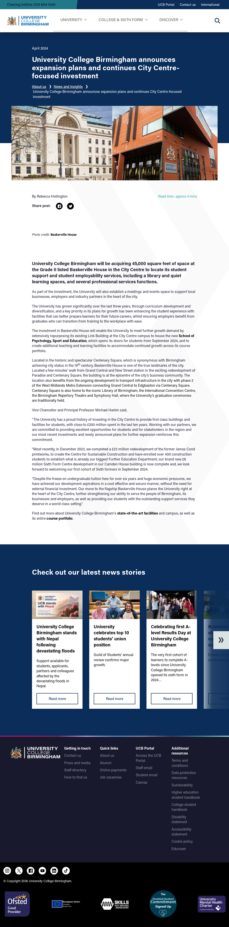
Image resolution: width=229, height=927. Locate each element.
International (210, 4)
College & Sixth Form (121, 19)
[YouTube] (42, 871)
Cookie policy (182, 841)
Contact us (188, 4)
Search (217, 20)
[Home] (28, 20)
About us (39, 86)
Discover (168, 19)
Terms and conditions (180, 763)
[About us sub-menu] (181, 20)
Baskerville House (64, 234)
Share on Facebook (59, 206)
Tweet (70, 206)
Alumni (105, 762)
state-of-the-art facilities (137, 513)
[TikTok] (66, 871)
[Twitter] (19, 871)
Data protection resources (184, 775)
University (71, 19)
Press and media (77, 762)
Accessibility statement (181, 831)
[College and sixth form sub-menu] (146, 20)
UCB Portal (166, 4)
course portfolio (59, 518)
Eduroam (179, 848)
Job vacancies (111, 777)
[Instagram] (7, 871)
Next (221, 640)
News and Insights (68, 86)
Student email (146, 774)
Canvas (141, 782)
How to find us (75, 777)
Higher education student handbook (186, 794)
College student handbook (184, 807)
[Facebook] (30, 871)
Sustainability (182, 785)
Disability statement (179, 819)
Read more (57, 698)
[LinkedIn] (54, 871)
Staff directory (75, 770)
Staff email (144, 767)
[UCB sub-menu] (85, 20)
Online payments (113, 770)
